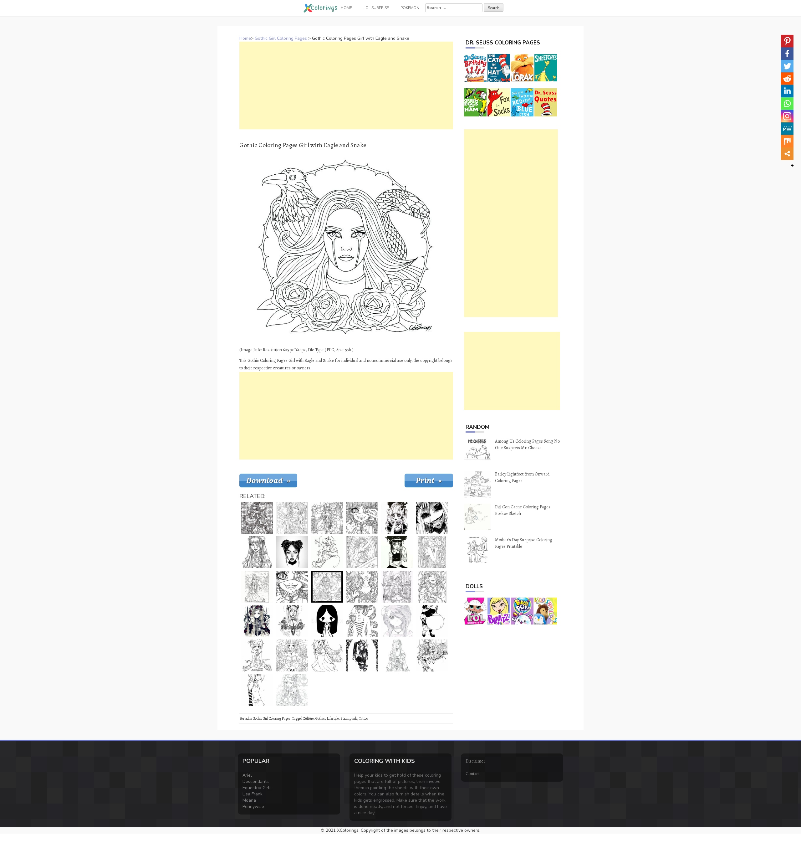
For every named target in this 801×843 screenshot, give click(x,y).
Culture (308, 718)
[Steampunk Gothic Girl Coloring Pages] (257, 552)
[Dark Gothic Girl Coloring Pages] (362, 621)
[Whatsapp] (787, 103)
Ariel (247, 775)
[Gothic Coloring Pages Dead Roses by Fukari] (292, 621)
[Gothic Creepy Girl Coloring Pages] (432, 518)
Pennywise (253, 807)
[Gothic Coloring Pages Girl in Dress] (327, 655)
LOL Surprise (376, 7)
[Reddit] (787, 78)
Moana (249, 800)
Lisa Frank (252, 794)
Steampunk (348, 718)
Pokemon (409, 7)
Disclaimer (475, 761)
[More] (787, 153)
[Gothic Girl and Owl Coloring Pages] (257, 586)
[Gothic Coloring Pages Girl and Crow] (362, 586)
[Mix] (787, 141)
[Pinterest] (787, 41)
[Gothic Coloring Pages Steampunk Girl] (397, 586)
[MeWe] (787, 128)
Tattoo (363, 718)
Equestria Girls (257, 788)
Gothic (320, 718)
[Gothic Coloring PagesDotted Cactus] (397, 518)
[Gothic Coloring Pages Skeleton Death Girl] (257, 621)
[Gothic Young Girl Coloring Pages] (397, 552)
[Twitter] (787, 66)
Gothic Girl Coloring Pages (281, 38)
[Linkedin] (787, 91)
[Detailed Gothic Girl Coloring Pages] (432, 586)
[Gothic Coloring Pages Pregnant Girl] (432, 621)
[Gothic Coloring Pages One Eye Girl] (292, 586)
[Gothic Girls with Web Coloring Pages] (327, 518)
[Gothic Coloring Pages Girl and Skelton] (432, 552)
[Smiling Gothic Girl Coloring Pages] (362, 518)
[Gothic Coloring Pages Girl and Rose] (397, 655)
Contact (473, 774)
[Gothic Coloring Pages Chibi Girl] (327, 621)
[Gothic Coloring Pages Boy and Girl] (362, 655)
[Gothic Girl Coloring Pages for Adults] (257, 518)
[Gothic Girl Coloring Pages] (292, 518)
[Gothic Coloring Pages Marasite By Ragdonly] (327, 552)
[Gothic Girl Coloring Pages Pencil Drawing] (397, 621)
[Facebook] (787, 53)
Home (245, 38)
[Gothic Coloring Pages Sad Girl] (257, 690)
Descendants (255, 781)
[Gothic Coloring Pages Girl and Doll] (292, 690)
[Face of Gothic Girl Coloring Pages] (292, 552)
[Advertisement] (346, 85)
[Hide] (792, 165)
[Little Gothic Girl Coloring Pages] (257, 655)
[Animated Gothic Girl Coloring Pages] (432, 655)
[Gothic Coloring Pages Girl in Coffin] (362, 552)
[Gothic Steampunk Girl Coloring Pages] (327, 586)
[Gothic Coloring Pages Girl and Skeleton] (292, 655)
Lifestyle (333, 718)
